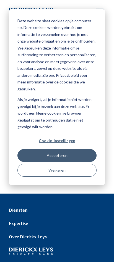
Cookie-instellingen (57, 140)
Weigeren (57, 170)
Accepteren (57, 155)
